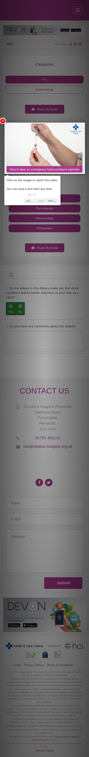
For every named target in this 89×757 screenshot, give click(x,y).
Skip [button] (28, 201)
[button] (29, 194)
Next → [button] (52, 201)
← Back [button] (40, 201)
